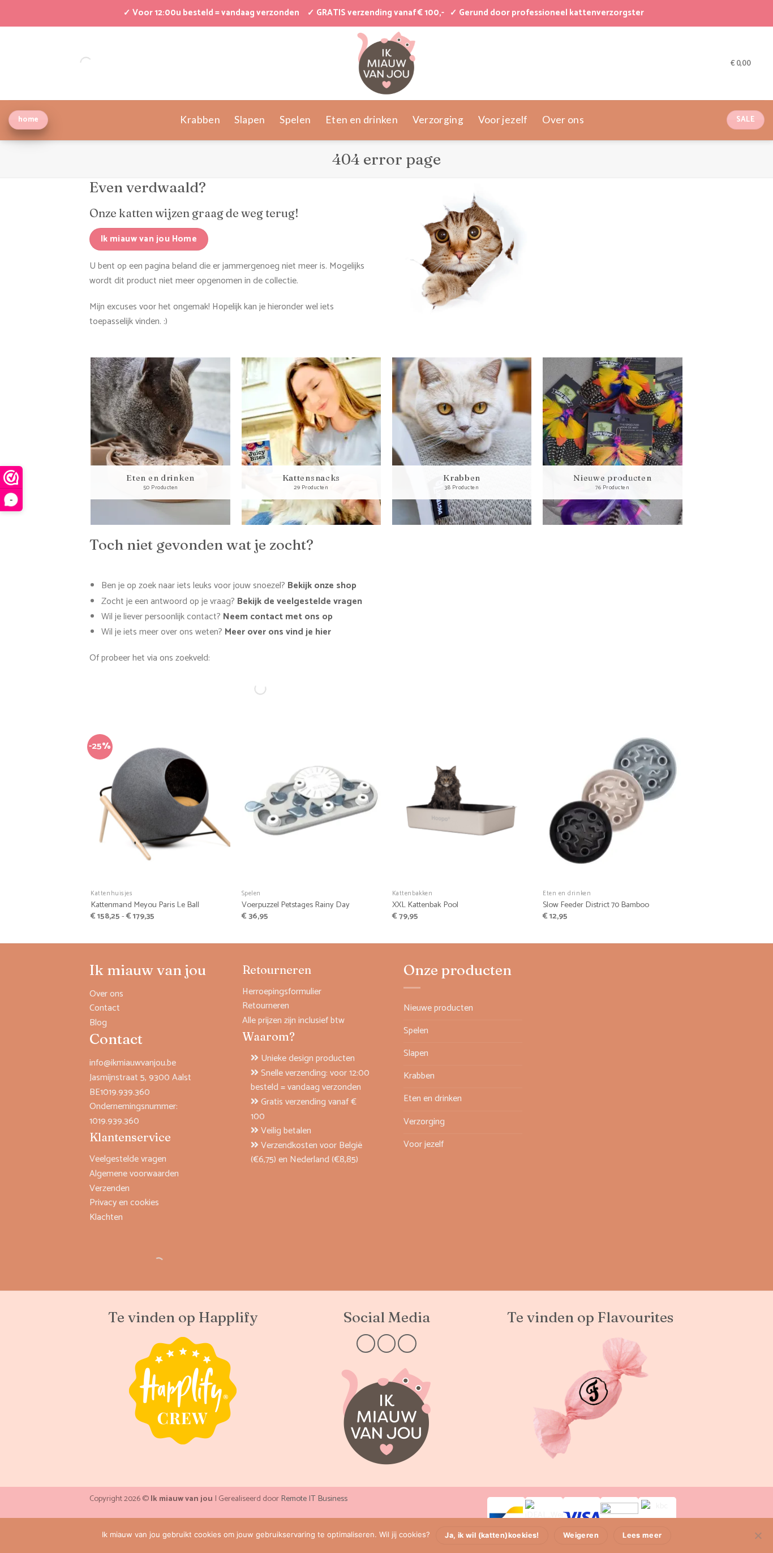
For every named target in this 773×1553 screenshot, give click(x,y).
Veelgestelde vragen (127, 1159)
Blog (98, 1022)
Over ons (563, 120)
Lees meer (642, 1535)
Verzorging (438, 120)
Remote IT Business (314, 1498)
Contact (104, 1008)
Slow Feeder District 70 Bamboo (596, 905)
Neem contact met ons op (278, 616)
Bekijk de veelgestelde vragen (299, 601)
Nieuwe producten (438, 1008)
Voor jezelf (503, 120)
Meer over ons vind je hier (278, 632)
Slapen (249, 120)
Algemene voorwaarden (134, 1173)
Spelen (295, 120)
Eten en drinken (361, 120)
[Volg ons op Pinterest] (407, 1343)
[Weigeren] (758, 1539)
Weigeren (581, 1535)
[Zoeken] (251, 689)
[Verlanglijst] (718, 62)
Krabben (200, 120)
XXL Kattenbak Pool (425, 905)
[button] (700, 62)
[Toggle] (515, 1030)
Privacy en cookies (124, 1202)
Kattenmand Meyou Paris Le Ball (145, 905)
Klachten (106, 1217)
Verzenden (109, 1188)
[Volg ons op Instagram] (386, 1343)
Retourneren (265, 1005)
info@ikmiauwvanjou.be (132, 1063)
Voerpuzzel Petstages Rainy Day (296, 905)
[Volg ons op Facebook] (366, 1343)
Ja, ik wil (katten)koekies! (492, 1535)
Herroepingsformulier (281, 991)
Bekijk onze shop (322, 585)
